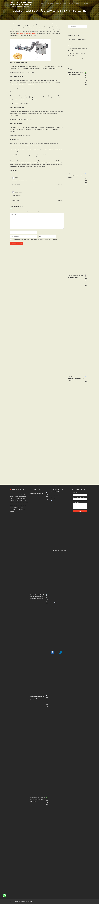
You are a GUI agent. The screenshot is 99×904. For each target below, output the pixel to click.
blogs (64, 3)
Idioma (86, 3)
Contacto (78, 3)
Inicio (42, 3)
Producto (58, 3)
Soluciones (50, 3)
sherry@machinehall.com (57, 498)
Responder (60, 184)
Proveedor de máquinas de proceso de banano (21, 3)
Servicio (71, 3)
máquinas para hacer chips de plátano (26, 33)
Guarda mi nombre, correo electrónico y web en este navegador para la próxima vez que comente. (34, 239)
